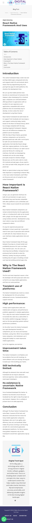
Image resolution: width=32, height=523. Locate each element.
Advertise (22, 515)
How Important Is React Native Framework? (13, 60)
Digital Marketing (14, 12)
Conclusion (7, 67)
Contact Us (9, 519)
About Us (8, 515)
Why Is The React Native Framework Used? (14, 64)
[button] (4, 519)
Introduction (7, 57)
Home (6, 12)
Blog (15, 515)
